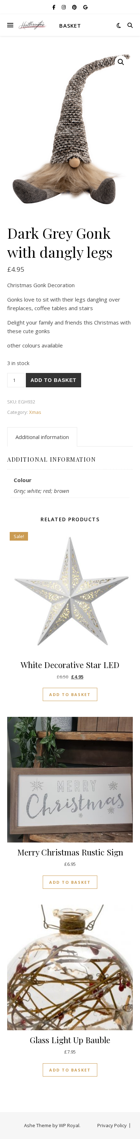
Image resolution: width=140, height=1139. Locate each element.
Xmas (35, 412)
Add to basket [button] (70, 694)
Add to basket (53, 380)
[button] (121, 62)
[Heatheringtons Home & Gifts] (32, 25)
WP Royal (69, 1125)
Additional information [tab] (42, 436)
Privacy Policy (112, 1125)
